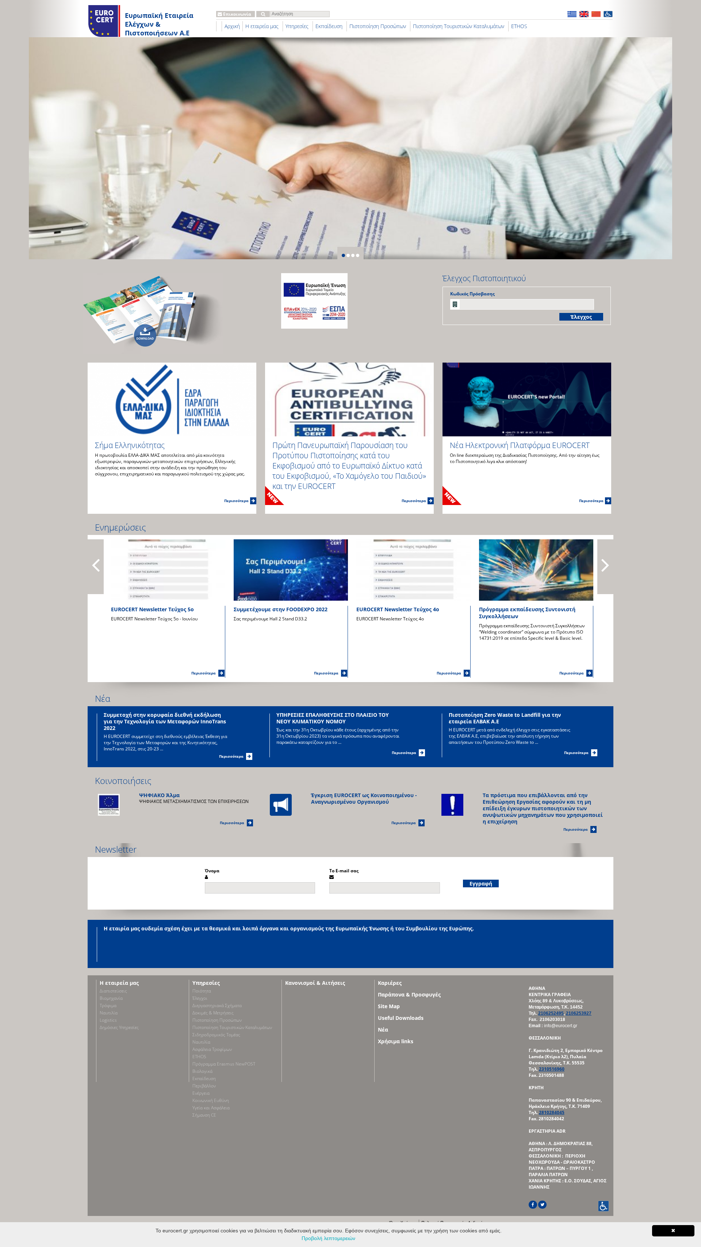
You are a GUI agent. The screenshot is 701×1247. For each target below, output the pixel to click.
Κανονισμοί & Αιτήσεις (315, 982)
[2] (348, 255)
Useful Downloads (401, 1017)
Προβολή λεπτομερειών (328, 1238)
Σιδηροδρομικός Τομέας (216, 1035)
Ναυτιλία (109, 1013)
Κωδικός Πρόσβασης (472, 294)
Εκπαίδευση (328, 26)
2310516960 (551, 1069)
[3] (353, 255)
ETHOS (519, 26)
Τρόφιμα (108, 1005)
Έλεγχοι (199, 998)
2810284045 (551, 1112)
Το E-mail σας (344, 871)
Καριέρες (390, 982)
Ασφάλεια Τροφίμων (212, 1049)
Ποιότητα (201, 991)
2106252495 (551, 1013)
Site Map (389, 1006)
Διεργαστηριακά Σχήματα (217, 1005)
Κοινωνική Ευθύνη (210, 1100)
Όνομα (212, 871)
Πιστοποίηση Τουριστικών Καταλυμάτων (458, 26)
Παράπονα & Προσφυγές (409, 994)
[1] (343, 255)
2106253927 (578, 1013)
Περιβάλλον (204, 1086)
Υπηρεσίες (297, 26)
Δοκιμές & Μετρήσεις (213, 1013)
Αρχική (232, 26)
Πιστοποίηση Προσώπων (377, 26)
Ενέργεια (201, 1093)
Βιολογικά (202, 1071)
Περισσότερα (236, 500)
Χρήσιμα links (395, 1041)
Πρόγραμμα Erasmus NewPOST (223, 1064)
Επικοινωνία (236, 14)
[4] (357, 255)
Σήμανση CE (204, 1115)
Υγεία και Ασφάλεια (211, 1108)
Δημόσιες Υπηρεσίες (119, 1027)
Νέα (102, 698)
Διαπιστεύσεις (113, 991)
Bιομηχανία (111, 998)
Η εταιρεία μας (262, 26)
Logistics (108, 1020)
